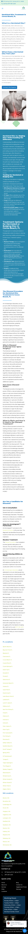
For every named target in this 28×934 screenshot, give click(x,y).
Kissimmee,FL (7, 693)
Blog (17, 882)
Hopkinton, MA (7, 814)
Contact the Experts (9, 87)
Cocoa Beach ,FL (7, 659)
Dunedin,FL (6, 673)
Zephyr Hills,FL (7, 789)
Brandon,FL (6, 653)
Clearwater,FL (6, 656)
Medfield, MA (6, 821)
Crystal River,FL (7, 663)
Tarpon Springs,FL (8, 762)
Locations (4, 891)
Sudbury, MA (6, 831)
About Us (4, 884)
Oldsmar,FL (6, 716)
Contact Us (19, 884)
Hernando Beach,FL (8, 683)
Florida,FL (5, 676)
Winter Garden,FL (7, 779)
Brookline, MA (6, 801)
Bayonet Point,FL (7, 650)
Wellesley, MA (6, 838)
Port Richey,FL (7, 736)
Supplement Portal (21, 887)
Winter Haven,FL (7, 782)
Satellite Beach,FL (8, 746)
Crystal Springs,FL (8, 666)
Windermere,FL (7, 776)
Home (3, 882)
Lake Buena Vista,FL (8, 696)
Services (3, 887)
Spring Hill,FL (6, 752)
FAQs (2, 889)
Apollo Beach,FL (7, 646)
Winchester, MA (7, 845)
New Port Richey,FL (8, 709)
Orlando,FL (6, 719)
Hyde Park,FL (6, 689)
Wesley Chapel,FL (8, 769)
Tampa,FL (5, 759)
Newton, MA (6, 828)
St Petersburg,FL (7, 756)
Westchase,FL (7, 772)
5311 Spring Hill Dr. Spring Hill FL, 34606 (13, 1)
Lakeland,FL (6, 699)
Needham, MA (7, 825)
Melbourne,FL (6, 706)
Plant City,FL (6, 729)
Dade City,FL (6, 669)
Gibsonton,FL (6, 679)
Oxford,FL (5, 723)
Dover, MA (5, 808)
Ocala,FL (5, 712)
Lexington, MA (7, 818)
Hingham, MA (6, 811)
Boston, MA (6, 798)
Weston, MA (6, 841)
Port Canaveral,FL (8, 732)
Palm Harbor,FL (7, 726)
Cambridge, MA (7, 804)
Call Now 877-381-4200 (9, 3)
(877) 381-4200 (9, 874)
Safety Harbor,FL (7, 742)
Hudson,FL (6, 686)
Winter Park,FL (7, 785)
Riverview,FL (6, 739)
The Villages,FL (7, 766)
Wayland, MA (6, 834)
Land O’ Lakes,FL (7, 703)
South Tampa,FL (7, 749)
